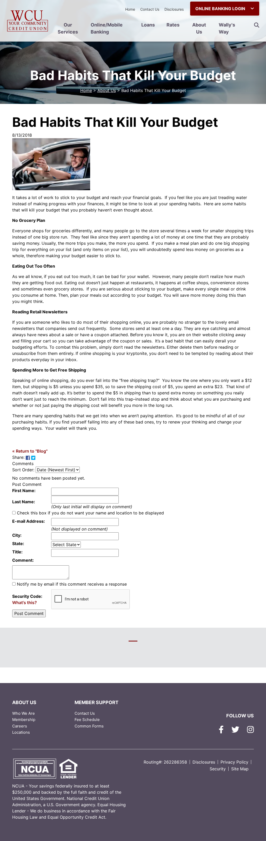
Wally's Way (227, 28)
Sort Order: (23, 469)
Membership (23, 719)
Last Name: (23, 501)
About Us (199, 28)
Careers (19, 726)
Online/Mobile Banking (107, 28)
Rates (173, 25)
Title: (17, 551)
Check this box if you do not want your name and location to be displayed (90, 512)
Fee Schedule (87, 719)
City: (17, 535)
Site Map (240, 768)
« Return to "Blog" (30, 451)
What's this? (24, 602)
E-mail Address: (28, 521)
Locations (21, 732)
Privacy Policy (234, 762)
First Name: (24, 490)
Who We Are (23, 713)
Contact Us (149, 9)
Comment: (23, 560)
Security (218, 768)
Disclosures (174, 9)
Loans (148, 25)
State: (18, 543)
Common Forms (89, 726)
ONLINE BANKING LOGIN (220, 8)
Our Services (68, 28)
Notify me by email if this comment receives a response (72, 584)
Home (130, 9)
